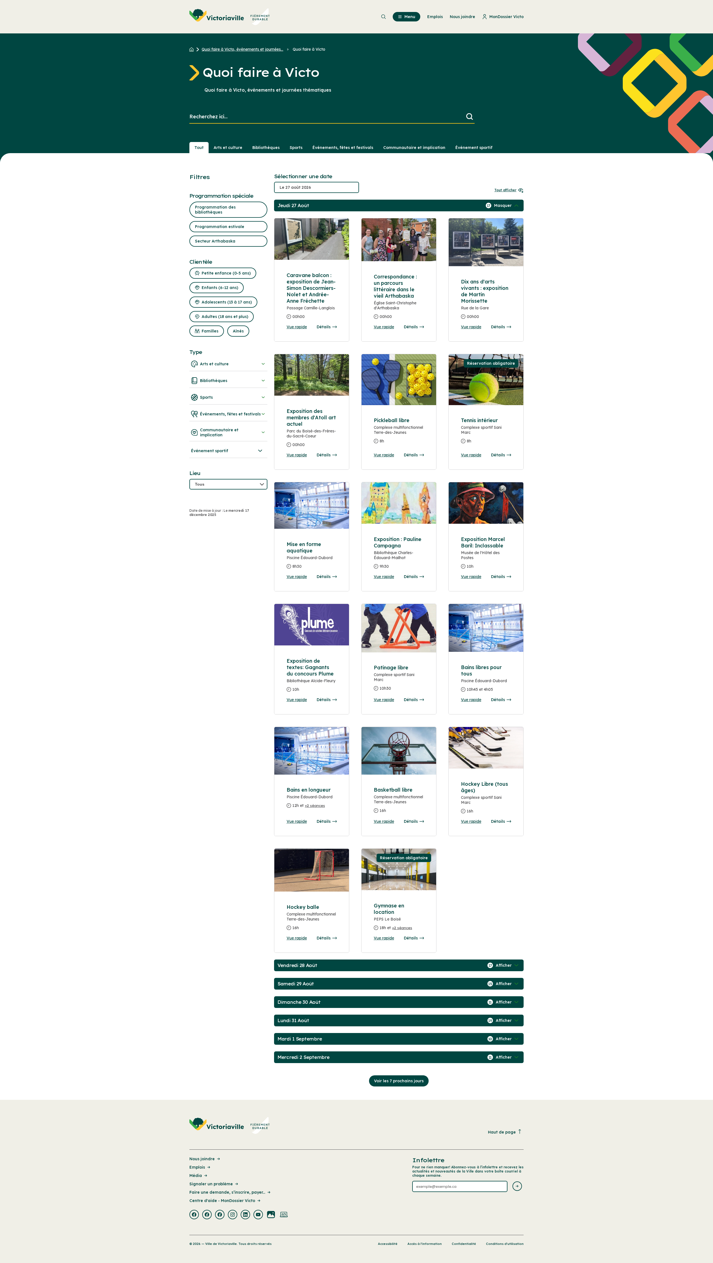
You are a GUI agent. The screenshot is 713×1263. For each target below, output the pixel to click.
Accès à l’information (424, 1244)
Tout (199, 147)
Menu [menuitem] (409, 16)
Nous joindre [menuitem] (462, 16)
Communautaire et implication (414, 147)
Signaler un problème (211, 1183)
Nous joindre (202, 1158)
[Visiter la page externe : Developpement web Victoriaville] (284, 1215)
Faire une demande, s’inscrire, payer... (227, 1192)
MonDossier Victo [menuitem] (506, 16)
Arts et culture (228, 147)
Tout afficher (505, 190)
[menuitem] (229, 16)
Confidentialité (464, 1244)
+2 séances (315, 805)
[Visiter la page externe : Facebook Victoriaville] (194, 1215)
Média (195, 1175)
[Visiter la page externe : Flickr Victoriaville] (271, 1215)
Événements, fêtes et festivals (342, 147)
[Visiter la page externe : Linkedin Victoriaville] (245, 1215)
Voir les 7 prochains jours (399, 1080)
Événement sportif (473, 147)
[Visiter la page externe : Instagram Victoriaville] (232, 1215)
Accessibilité (387, 1244)
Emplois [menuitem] (435, 16)
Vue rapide (297, 326)
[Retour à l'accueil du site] (192, 49)
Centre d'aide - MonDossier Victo (222, 1200)
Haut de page (502, 1132)
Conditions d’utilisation (505, 1244)
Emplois (197, 1167)
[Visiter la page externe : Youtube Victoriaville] (258, 1215)
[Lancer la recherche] (470, 117)
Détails (324, 326)
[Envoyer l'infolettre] (517, 1186)
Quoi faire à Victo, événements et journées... (242, 49)
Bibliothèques (266, 147)
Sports (296, 147)
